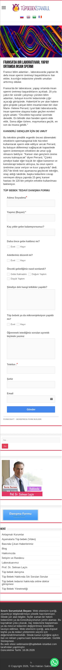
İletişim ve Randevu (13, 558)
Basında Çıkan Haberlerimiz (17, 543)
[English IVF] (28, 16)
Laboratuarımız (10, 562)
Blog (4, 548)
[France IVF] (40, 16)
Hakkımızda (8, 553)
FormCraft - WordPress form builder (22, 419)
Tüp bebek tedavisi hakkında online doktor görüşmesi (25, 583)
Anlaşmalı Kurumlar (13, 534)
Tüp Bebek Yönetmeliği (15, 588)
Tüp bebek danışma (13, 572)
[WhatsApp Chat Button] (54, 662)
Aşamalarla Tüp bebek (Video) (19, 539)
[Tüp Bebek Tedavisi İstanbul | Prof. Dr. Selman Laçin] (31, 7)
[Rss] (31, 662)
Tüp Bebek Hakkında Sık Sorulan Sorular (25, 576)
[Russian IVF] (22, 16)
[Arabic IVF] (34, 16)
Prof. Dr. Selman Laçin (14, 567)
